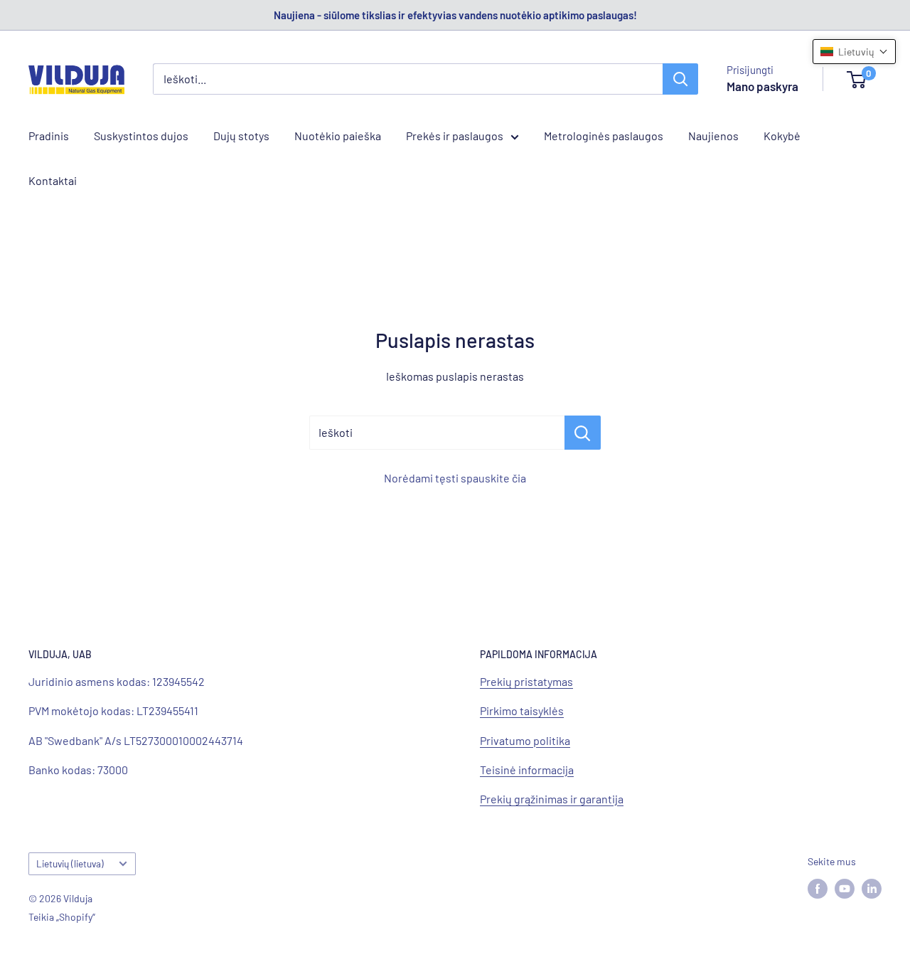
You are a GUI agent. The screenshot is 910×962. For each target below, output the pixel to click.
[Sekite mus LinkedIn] (872, 889)
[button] (854, 51)
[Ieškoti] (680, 79)
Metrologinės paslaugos (603, 135)
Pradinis (48, 135)
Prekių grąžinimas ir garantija (551, 798)
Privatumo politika (525, 740)
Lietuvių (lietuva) (70, 863)
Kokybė (782, 135)
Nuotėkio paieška (337, 135)
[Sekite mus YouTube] (845, 889)
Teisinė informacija (527, 769)
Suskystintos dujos (141, 135)
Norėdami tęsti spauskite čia (455, 478)
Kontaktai (52, 180)
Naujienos (713, 135)
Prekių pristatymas (526, 681)
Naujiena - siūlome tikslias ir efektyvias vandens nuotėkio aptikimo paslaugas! (455, 15)
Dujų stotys (241, 135)
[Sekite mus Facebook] (818, 889)
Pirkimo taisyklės (522, 710)
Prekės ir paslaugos (454, 135)
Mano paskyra (762, 86)
